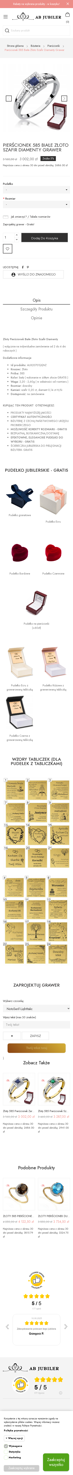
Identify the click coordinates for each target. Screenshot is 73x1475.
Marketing (15, 1457)
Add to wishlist (7, 248)
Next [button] (64, 98)
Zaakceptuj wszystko (56, 1462)
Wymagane (15, 1446)
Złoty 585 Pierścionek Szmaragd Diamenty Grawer (54, 1111)
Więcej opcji (15, 1438)
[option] (36, 98)
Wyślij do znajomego (33, 274)
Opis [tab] (36, 300)
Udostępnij (22, 267)
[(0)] (67, 14)
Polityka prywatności (16, 1430)
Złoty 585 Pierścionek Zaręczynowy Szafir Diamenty (19, 1111)
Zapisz (35, 1036)
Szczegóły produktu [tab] (36, 309)
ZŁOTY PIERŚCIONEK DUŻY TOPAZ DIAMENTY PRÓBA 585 (54, 1216)
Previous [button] (9, 98)
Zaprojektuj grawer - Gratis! (18, 224)
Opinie (36, 318)
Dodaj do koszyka (44, 238)
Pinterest (27, 267)
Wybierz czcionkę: (13, 1001)
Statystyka (14, 1452)
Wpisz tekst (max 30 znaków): (19, 1017)
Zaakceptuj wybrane (21, 1468)
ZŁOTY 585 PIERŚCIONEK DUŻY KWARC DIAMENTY (19, 1216)
